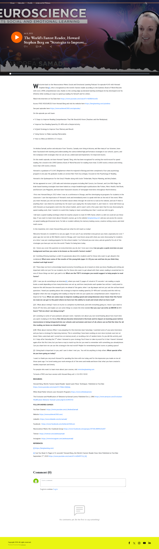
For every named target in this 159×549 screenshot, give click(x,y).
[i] (49, 88)
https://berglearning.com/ (44, 448)
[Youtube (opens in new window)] (144, 543)
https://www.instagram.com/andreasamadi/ (57, 438)
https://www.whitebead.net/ (81, 392)
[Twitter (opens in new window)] (134, 543)
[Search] (146, 3)
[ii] (66, 281)
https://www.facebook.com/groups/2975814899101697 (84, 429)
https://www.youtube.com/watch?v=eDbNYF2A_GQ (68, 456)
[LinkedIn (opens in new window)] (149, 543)
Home (12, 3)
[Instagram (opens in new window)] (139, 543)
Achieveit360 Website (43, 3)
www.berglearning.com (86, 369)
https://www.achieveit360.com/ (51, 414)
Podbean (23, 545)
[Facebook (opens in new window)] (129, 543)
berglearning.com (94, 218)
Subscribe (21, 3)
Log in (55, 489)
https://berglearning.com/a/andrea (97, 103)
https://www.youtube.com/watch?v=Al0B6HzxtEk (79, 99)
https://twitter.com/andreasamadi (52, 434)
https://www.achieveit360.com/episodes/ (65, 108)
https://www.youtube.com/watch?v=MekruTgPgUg (51, 387)
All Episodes (17, 10)
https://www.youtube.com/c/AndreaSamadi (62, 409)
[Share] (51, 46)
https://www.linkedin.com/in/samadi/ (53, 419)
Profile (30, 3)
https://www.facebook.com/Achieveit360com (58, 424)
